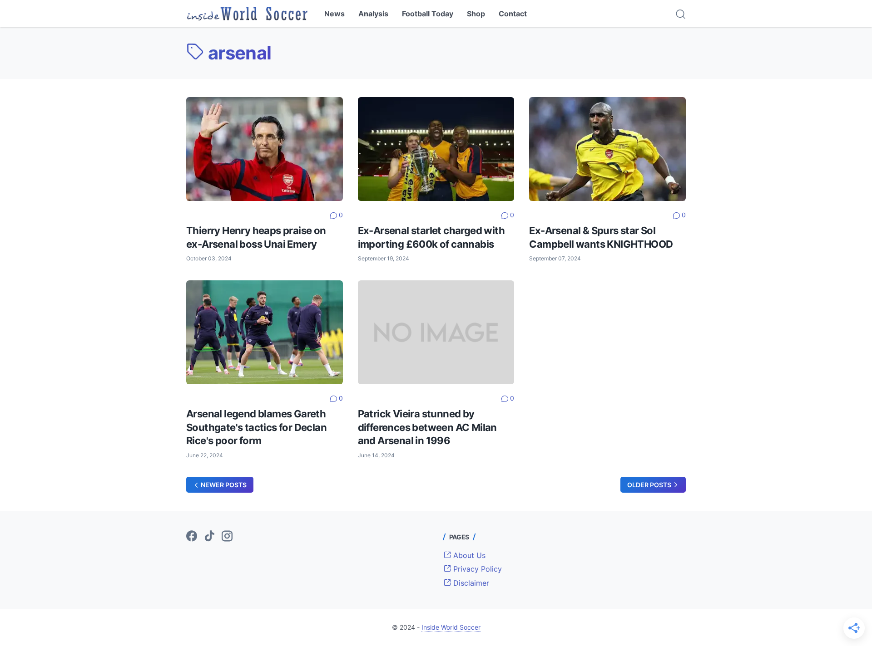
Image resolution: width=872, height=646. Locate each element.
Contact (513, 13)
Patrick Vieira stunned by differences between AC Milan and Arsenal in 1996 (427, 427)
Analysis (373, 13)
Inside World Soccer (451, 627)
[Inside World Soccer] (247, 13)
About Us (468, 555)
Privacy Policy (476, 568)
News (334, 13)
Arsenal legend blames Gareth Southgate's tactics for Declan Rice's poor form (256, 427)
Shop (476, 13)
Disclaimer (470, 582)
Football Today (427, 13)
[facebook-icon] (191, 537)
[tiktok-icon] (209, 537)
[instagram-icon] (227, 537)
